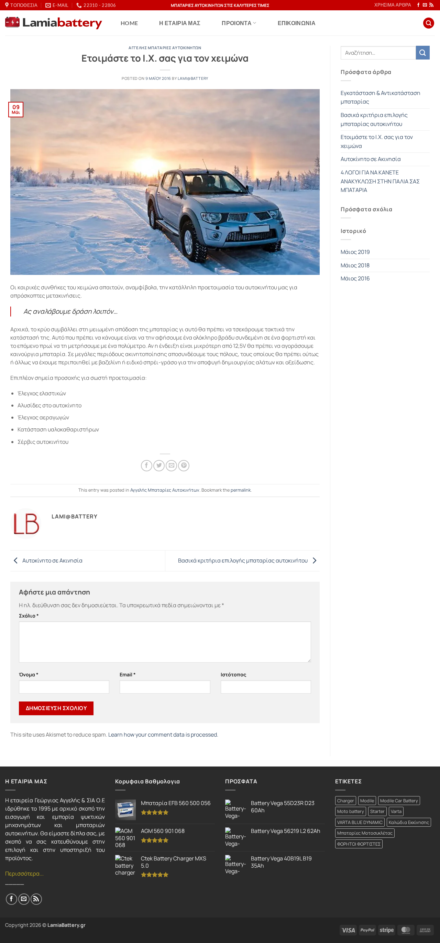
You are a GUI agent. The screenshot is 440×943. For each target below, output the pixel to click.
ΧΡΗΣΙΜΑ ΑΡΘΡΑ (392, 5)
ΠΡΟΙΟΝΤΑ (237, 23)
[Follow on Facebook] (418, 5)
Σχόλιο (29, 615)
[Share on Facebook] (146, 465)
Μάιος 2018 (355, 265)
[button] (428, 23)
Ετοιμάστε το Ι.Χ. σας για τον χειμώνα (377, 141)
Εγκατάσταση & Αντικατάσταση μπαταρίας (380, 97)
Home (129, 23)
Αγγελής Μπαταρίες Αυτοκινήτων (165, 47)
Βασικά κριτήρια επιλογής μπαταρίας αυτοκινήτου (243, 560)
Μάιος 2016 (355, 278)
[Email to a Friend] (171, 465)
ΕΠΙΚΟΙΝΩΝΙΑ (297, 23)
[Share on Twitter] (159, 465)
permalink (241, 490)
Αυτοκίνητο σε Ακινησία (51, 560)
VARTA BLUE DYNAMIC (360, 822)
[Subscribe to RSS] (431, 5)
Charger (345, 800)
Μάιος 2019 (355, 252)
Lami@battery (193, 78)
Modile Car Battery (399, 800)
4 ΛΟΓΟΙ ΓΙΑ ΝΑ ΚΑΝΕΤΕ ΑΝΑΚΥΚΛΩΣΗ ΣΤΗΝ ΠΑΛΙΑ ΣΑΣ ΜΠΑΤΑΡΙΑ (380, 181)
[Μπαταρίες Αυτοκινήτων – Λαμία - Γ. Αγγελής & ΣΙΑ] (53, 23)
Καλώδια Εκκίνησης (409, 822)
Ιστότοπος (233, 674)
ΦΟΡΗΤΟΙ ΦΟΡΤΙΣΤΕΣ (359, 844)
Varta (396, 811)
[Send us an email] (425, 5)
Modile (367, 800)
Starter (377, 811)
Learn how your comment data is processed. (163, 734)
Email (128, 674)
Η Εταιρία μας (179, 23)
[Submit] (423, 52)
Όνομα (28, 674)
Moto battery (350, 811)
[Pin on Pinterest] (183, 465)
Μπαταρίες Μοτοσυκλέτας (365, 833)
